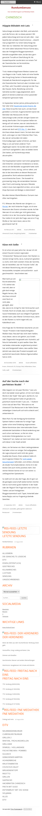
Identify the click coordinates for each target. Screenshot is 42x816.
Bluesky (4, 612)
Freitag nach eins (15, 678)
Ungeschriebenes (10, 579)
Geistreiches (8, 566)
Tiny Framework (16, 809)
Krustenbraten (10, 763)
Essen (11, 233)
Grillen (6, 777)
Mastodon (5, 609)
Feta (22, 366)
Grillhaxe (7, 744)
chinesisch (5, 233)
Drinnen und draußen (9, 655)
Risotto (6, 773)
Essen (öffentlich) (29, 230)
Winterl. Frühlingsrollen (15, 741)
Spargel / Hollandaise (13, 747)
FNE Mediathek (13, 714)
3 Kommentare (16, 370)
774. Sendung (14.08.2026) (11, 694)
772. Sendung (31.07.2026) (11, 704)
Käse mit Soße (10, 244)
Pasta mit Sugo (10, 786)
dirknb (19, 230)
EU (15, 366)
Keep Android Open (8, 627)
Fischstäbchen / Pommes (14, 750)
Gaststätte (13, 509)
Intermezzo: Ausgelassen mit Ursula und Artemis (18, 665)
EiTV (4, 560)
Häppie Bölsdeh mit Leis (16, 25)
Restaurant (5, 512)
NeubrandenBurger (12, 731)
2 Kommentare (17, 512)
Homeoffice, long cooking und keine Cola (16, 650)
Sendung (6, 576)
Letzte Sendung (14, 536)
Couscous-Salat (10, 767)
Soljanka (6, 793)
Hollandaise (28, 366)
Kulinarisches (9, 569)
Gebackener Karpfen (12, 757)
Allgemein (7, 553)
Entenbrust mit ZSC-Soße (15, 790)
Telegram (5, 616)
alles (5, 796)
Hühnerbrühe (9, 760)
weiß (7, 370)
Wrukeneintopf (10, 770)
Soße (4, 370)
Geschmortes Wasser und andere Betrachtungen (18, 660)
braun (4, 366)
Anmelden (28, 809)
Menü (38, 2)
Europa (18, 366)
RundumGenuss (21, 7)
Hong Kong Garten (19, 233)
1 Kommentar (32, 233)
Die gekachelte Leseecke (14, 556)
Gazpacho (7, 780)
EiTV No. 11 (22, 129)
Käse (34, 366)
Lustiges (6, 573)
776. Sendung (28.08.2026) (11, 684)
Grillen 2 (6, 737)
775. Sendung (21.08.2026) (11, 689)
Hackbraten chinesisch (13, 783)
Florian (5, 206)
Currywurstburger (12, 734)
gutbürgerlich (21, 509)
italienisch (28, 509)
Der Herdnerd (12, 637)
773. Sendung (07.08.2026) (11, 699)
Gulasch (6, 754)
